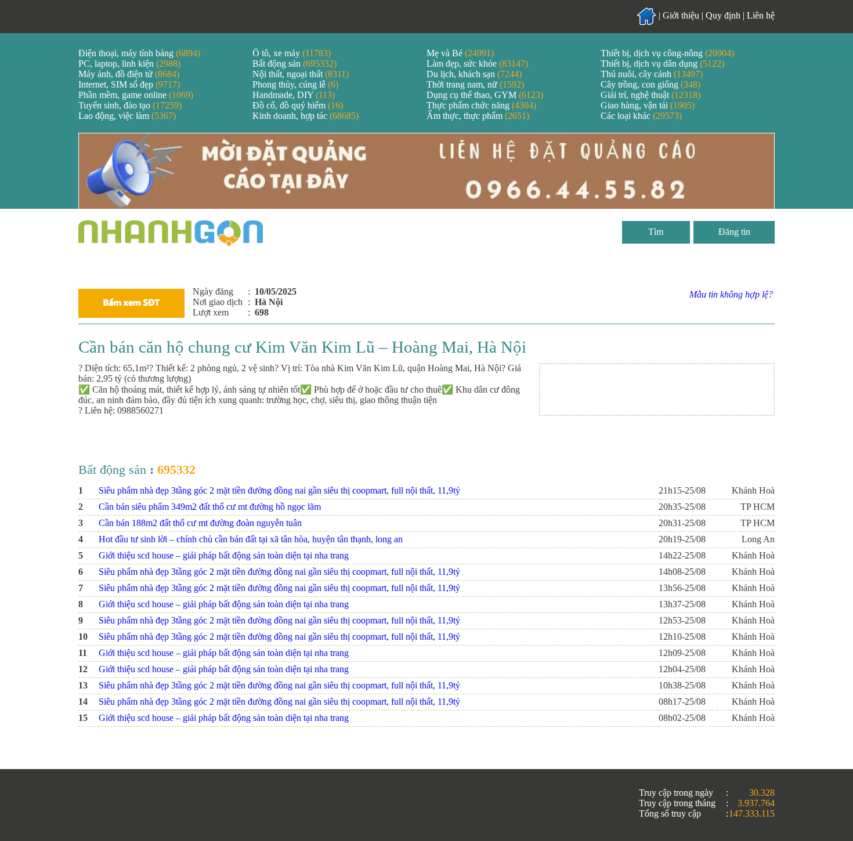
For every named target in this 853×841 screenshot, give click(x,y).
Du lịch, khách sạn (474, 74)
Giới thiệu (681, 15)
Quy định (723, 15)
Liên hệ (761, 15)
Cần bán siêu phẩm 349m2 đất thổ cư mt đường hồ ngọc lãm (210, 507)
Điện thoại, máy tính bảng (139, 53)
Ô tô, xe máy (291, 53)
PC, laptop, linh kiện (129, 63)
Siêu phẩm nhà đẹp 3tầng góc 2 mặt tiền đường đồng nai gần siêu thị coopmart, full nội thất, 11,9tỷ (279, 490)
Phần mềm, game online (135, 95)
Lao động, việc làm (127, 116)
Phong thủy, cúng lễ (295, 84)
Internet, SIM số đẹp (129, 84)
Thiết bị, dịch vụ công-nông (667, 53)
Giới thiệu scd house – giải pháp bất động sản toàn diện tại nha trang (224, 555)
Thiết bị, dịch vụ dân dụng (662, 63)
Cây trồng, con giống (650, 84)
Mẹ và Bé (460, 53)
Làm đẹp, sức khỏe (477, 63)
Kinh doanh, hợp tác (305, 116)
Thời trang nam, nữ (475, 84)
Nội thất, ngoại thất (300, 74)
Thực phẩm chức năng (481, 105)
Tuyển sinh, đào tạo (130, 105)
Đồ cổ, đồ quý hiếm (297, 105)
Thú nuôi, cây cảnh (652, 74)
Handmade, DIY (293, 95)
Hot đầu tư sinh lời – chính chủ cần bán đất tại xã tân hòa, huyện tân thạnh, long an (251, 539)
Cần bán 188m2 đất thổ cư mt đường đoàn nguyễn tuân (200, 523)
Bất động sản (294, 63)
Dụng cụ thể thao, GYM (484, 95)
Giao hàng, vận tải (648, 105)
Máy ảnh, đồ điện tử (128, 74)
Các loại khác (641, 116)
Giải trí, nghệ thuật (650, 95)
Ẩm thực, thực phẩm (477, 116)
